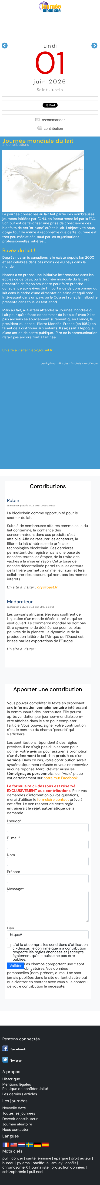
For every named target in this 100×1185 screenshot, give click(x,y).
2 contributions (15, 144)
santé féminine (38, 1158)
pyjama (23, 1162)
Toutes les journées (18, 1113)
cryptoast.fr (47, 587)
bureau (8, 1162)
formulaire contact (53, 799)
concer (17, 1158)
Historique (11, 1079)
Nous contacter (15, 1129)
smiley (57, 1162)
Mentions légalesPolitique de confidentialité (25, 1086)
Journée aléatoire (17, 1124)
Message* (15, 889)
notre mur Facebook (60, 777)
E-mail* (13, 838)
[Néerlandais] (21, 1146)
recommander (53, 120)
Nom (11, 855)
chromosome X (15, 1167)
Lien (10, 928)
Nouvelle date (14, 1108)
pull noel (36, 1171)
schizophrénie (14, 1171)
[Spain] (45, 1146)
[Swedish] (29, 1146)
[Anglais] (13, 1146)
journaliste (40, 1167)
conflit (70, 1162)
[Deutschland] (37, 1146)
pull (5, 1158)
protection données (68, 1167)
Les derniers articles (19, 1094)
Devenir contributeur (20, 1118)
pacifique (41, 1162)
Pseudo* (14, 821)
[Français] (5, 1146)
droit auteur (81, 1158)
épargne (61, 1158)
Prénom (13, 872)
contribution (53, 128)
